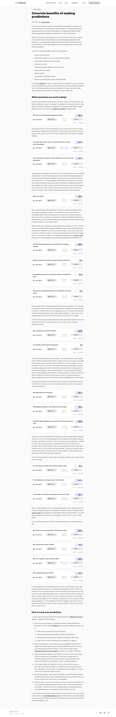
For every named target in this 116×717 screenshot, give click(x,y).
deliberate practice (76, 617)
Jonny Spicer (45, 22)
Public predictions (51, 3)
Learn (84, 3)
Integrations (75, 3)
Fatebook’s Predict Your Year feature (46, 651)
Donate (11, 713)
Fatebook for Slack (59, 109)
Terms (22, 713)
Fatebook (22, 3)
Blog (66, 3)
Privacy (17, 713)
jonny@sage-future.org (51, 696)
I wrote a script (78, 235)
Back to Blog (37, 9)
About (60, 3)
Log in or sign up (94, 3)
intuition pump (36, 513)
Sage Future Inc (14, 711)
